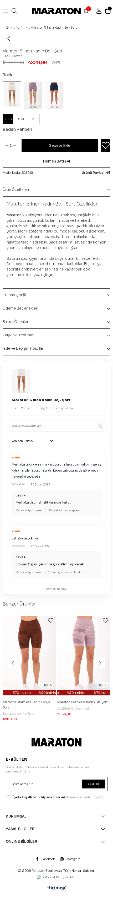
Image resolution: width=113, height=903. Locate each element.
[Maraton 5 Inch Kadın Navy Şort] (55, 95)
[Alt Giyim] (21, 27)
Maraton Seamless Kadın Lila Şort (32, 702)
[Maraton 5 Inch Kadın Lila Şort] (34, 95)
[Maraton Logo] (56, 742)
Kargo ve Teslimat (18, 335)
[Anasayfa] (11, 27)
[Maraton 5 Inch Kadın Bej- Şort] (13, 95)
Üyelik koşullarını (24, 797)
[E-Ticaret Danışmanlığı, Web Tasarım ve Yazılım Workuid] (56, 877)
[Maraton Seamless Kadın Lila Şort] (33, 655)
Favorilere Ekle (54, 620)
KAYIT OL (94, 784)
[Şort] (26, 27)
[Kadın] (17, 27)
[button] (96, 172)
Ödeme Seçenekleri (20, 308)
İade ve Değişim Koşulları (24, 348)
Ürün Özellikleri (16, 189)
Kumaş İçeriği (14, 295)
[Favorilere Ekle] (106, 146)
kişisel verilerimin (53, 797)
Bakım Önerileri (16, 322)
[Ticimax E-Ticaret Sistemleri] (56, 888)
